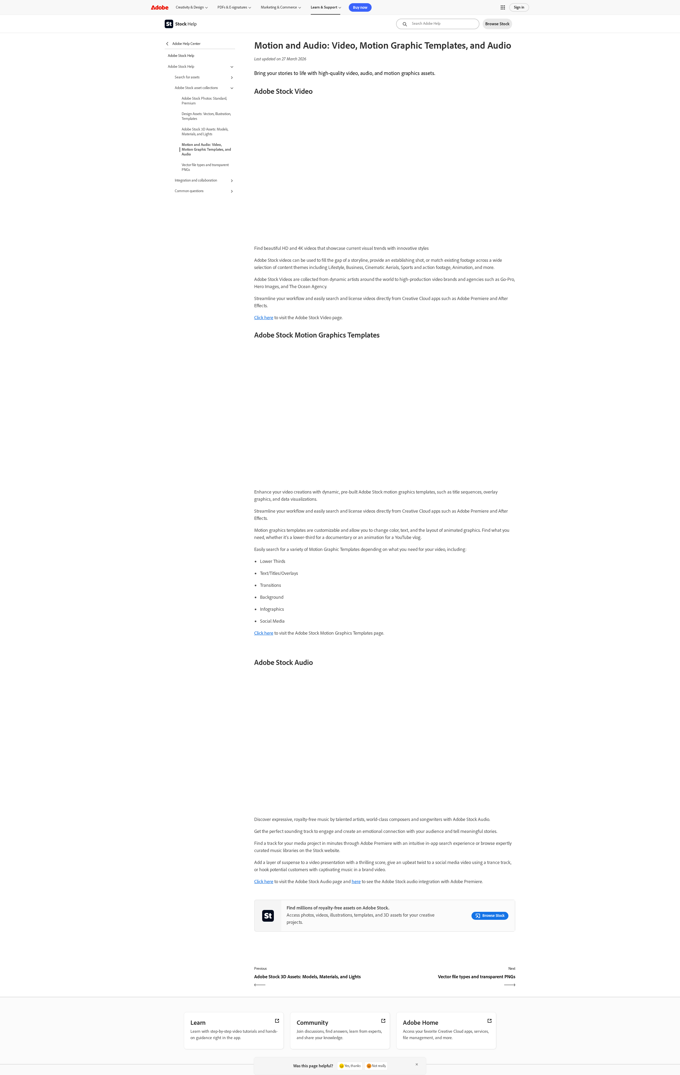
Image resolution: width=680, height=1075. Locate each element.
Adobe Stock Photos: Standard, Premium (204, 101)
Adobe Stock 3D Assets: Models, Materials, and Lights (205, 131)
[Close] (417, 1064)
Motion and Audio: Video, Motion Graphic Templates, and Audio (206, 149)
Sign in (519, 7)
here (356, 881)
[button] (503, 7)
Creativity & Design (190, 7)
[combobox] (437, 24)
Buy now (360, 7)
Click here (263, 318)
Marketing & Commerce (279, 7)
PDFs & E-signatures (232, 7)
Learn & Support (324, 7)
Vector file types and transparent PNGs (205, 167)
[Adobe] (160, 7)
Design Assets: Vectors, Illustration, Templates (206, 116)
